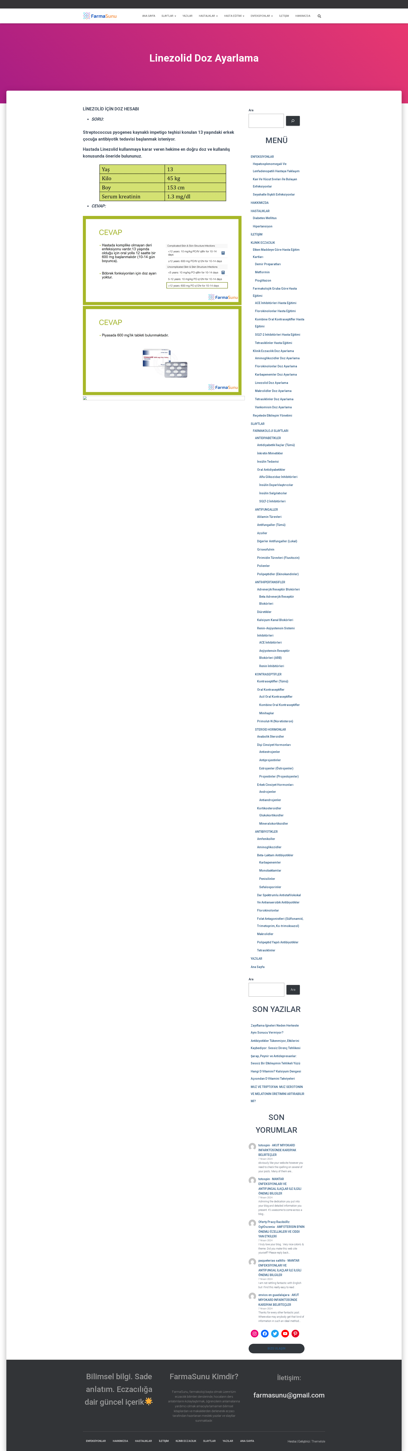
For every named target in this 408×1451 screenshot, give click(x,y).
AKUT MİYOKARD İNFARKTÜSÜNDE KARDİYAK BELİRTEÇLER (277, 1150)
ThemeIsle (318, 1441)
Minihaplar (266, 713)
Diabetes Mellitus (265, 218)
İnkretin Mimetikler (270, 453)
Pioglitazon (263, 280)
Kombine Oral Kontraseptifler (279, 705)
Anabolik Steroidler (270, 736)
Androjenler (267, 791)
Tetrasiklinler (266, 950)
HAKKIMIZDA (302, 15)
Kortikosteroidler (269, 808)
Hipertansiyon (262, 226)
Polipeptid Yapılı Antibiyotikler (278, 942)
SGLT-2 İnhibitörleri (272, 501)
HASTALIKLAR (207, 15)
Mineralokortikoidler (273, 823)
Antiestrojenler (269, 752)
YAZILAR (188, 15)
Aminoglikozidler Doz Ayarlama (277, 358)
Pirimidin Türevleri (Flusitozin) (278, 557)
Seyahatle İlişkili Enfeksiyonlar (274, 194)
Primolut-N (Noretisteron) (275, 721)
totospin (264, 1145)
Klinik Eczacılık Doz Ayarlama (273, 351)
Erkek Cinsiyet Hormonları (275, 784)
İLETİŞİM (284, 15)
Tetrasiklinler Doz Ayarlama (274, 399)
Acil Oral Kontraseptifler (276, 696)
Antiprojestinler (270, 760)
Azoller (262, 533)
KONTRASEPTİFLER (268, 674)
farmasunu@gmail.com (289, 1395)
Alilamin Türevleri (269, 516)
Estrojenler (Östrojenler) (276, 768)
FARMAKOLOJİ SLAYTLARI (270, 430)
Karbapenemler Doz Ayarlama (276, 374)
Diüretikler (264, 612)
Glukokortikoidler (271, 815)
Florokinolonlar (268, 910)
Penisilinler (267, 878)
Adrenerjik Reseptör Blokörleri (278, 589)
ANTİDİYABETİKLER (268, 438)
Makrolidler (265, 934)
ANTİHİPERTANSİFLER (270, 582)
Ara (323, 4)
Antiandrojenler (270, 800)
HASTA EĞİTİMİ (233, 15)
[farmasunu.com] (100, 16)
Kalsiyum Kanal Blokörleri (275, 620)
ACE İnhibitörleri (270, 642)
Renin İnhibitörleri (271, 666)
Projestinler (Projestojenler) (279, 776)
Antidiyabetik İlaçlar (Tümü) (276, 445)
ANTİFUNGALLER (266, 509)
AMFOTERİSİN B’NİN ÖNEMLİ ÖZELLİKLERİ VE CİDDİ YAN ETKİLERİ (281, 1231)
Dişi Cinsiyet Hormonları (274, 745)
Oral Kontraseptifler (271, 689)
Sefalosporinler (270, 887)
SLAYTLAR (168, 15)
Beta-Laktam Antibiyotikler (275, 855)
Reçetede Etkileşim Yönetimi (272, 415)
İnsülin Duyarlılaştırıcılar (276, 485)
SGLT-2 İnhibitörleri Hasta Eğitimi (277, 334)
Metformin (262, 272)
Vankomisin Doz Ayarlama (273, 407)
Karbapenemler (270, 862)
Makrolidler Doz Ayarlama (273, 391)
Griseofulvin (265, 549)
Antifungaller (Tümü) (271, 525)
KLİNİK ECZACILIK (263, 242)
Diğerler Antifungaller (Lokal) (277, 541)
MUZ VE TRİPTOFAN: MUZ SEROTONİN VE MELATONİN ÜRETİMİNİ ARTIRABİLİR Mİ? (277, 1094)
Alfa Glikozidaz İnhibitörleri (278, 477)
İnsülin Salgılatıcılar (273, 493)
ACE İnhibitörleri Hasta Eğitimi (275, 303)
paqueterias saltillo (271, 1260)
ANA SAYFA (148, 15)
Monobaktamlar (270, 870)
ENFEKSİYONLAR (261, 15)
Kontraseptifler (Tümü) (272, 681)
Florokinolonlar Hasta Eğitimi (275, 311)
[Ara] (293, 121)
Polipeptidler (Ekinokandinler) (278, 574)
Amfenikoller (266, 839)
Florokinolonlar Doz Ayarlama (276, 366)
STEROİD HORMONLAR (270, 729)
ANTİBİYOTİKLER (266, 831)
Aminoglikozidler (269, 847)
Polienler (263, 566)
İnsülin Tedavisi (268, 461)
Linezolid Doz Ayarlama (271, 383)
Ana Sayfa (258, 967)
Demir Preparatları (268, 264)
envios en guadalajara (273, 1295)
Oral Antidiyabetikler (271, 469)
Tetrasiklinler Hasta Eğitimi (273, 343)
